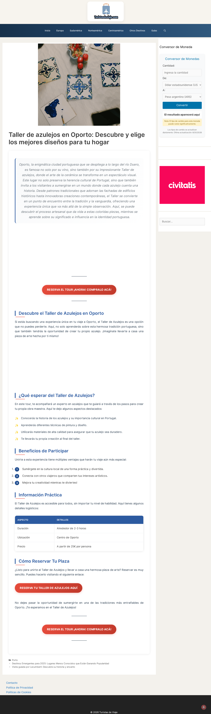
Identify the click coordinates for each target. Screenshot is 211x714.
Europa (60, 30)
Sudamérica (76, 30)
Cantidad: (169, 65)
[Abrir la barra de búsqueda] (164, 30)
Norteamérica (95, 30)
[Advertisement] (79, 251)
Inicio (47, 30)
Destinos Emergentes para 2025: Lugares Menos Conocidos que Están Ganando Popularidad (60, 663)
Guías (154, 30)
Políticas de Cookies (18, 692)
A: (164, 90)
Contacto (11, 682)
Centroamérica (115, 30)
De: (165, 78)
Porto (15, 660)
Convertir (182, 105)
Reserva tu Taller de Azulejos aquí (48, 588)
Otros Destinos (137, 30)
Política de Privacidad (19, 687)
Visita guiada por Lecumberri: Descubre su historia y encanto (43, 667)
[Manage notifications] (203, 707)
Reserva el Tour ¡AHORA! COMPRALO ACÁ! (79, 289)
